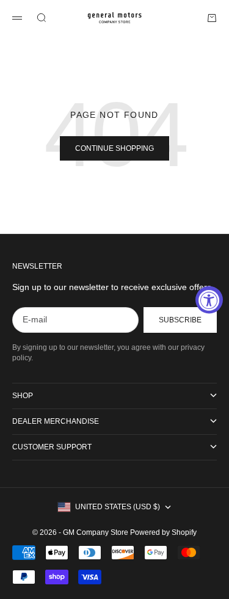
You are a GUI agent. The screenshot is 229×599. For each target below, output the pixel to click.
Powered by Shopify (163, 532)
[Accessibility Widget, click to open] (209, 299)
